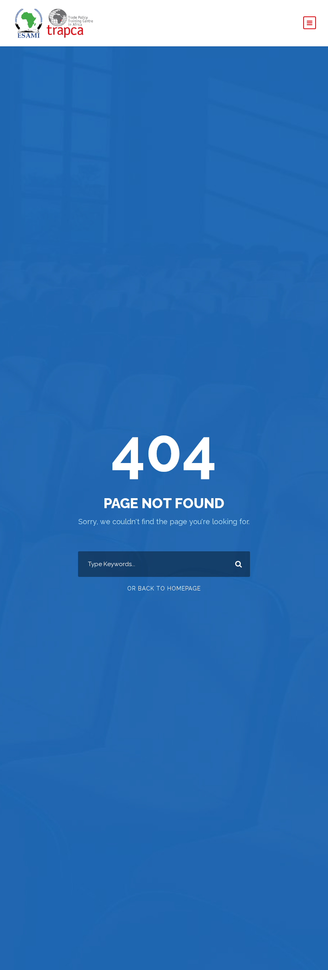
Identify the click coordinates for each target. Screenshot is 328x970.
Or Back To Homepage (164, 588)
